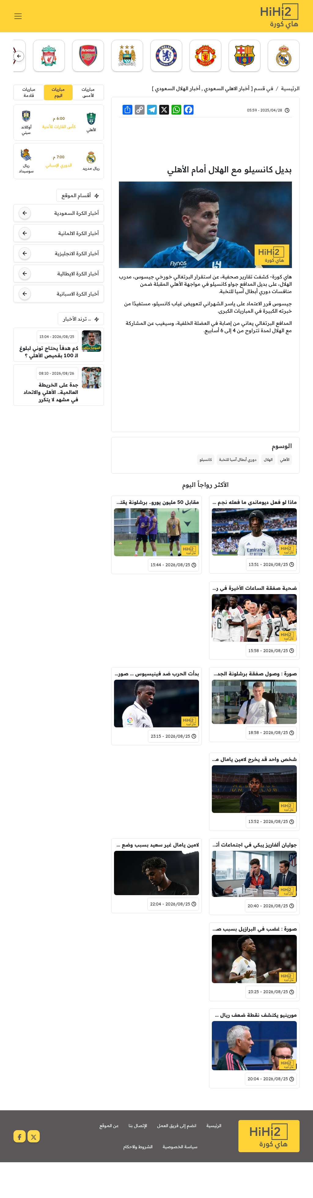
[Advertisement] (205, 140)
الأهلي (284, 459)
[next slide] (18, 56)
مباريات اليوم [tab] (58, 92)
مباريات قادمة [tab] (28, 92)
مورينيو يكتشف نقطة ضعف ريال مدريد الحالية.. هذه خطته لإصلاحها (254, 1015)
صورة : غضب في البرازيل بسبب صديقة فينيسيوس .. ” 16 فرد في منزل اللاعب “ (254, 929)
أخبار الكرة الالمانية (78, 233)
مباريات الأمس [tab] (88, 92)
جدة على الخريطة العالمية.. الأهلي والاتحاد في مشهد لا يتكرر (51, 392)
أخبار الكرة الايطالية (78, 273)
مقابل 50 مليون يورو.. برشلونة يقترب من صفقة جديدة (156, 502)
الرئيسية (290, 88)
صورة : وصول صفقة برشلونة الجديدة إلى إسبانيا (254, 674)
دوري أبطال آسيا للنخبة (237, 459)
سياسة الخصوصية (180, 1146)
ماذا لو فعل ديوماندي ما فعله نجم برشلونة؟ (254, 502)
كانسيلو (206, 459)
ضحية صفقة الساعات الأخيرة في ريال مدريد (254, 588)
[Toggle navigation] (18, 16)
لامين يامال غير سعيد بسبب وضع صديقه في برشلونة (156, 845)
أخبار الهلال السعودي (177, 88)
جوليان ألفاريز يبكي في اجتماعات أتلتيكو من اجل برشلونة (254, 845)
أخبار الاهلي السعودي (226, 88)
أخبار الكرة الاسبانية (78, 294)
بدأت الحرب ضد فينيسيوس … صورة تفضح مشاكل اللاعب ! (156, 674)
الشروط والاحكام (138, 1146)
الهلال (268, 459)
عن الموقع (109, 1125)
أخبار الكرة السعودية (76, 213)
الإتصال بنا (138, 1125)
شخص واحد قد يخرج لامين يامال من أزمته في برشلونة (254, 759)
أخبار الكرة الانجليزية (77, 253)
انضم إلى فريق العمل (176, 1125)
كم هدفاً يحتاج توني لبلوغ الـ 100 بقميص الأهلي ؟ (48, 351)
